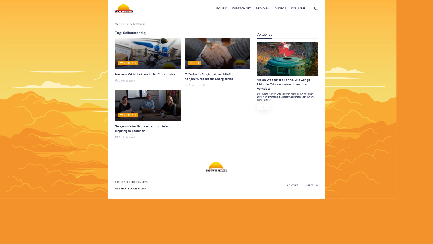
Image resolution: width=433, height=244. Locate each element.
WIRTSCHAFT (241, 8)
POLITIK (221, 8)
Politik (194, 63)
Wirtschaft (128, 63)
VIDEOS (280, 8)
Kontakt (292, 185)
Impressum (311, 185)
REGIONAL (263, 8)
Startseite (120, 24)
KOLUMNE (298, 8)
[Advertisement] (287, 138)
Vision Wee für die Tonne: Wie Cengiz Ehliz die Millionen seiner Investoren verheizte (284, 84)
